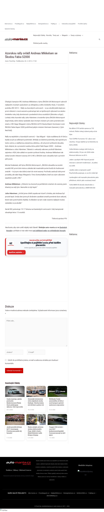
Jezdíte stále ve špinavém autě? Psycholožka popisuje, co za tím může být (83, 171)
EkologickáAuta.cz (69, 493)
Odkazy (15, 470)
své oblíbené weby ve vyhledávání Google (49, 231)
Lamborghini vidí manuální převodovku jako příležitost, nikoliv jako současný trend (84, 178)
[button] (60, 35)
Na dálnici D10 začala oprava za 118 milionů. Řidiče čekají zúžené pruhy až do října (83, 131)
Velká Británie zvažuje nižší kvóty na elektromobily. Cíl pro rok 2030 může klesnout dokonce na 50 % (81, 152)
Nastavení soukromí (9, 476)
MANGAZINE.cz (82, 493)
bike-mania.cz (32, 493)
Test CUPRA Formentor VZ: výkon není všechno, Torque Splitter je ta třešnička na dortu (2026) (83, 142)
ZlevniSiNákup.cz (52, 496)
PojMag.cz (91, 493)
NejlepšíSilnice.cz (56, 493)
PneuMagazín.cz (44, 493)
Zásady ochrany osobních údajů (25, 476)
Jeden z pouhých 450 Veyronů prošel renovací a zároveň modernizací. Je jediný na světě (83, 163)
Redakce (9, 470)
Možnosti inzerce (25, 470)
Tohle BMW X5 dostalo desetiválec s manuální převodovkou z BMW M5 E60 (82, 186)
